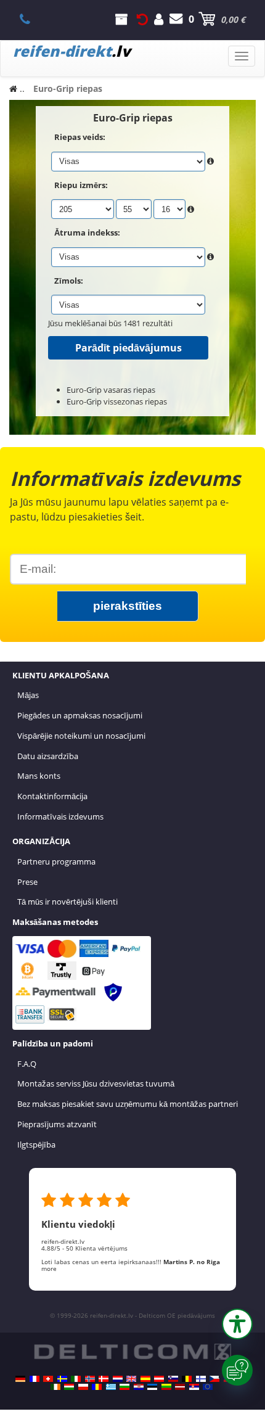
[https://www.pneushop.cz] (214, 1379)
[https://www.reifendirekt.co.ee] (152, 1387)
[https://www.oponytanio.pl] (83, 1387)
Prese (27, 881)
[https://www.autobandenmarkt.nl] (118, 1379)
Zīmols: (68, 280)
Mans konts (38, 775)
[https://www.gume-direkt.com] (173, 1379)
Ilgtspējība (36, 1144)
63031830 (31, 19)
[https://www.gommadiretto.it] (76, 1379)
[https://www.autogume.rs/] (194, 1387)
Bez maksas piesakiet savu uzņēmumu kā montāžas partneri (127, 1103)
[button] (237, 1324)
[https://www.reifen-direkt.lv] (180, 1387)
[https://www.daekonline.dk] (103, 1379)
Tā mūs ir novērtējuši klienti (67, 901)
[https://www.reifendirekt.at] (159, 1379)
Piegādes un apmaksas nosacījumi (79, 715)
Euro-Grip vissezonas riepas (117, 401)
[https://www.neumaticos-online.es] (145, 1379)
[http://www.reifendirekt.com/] (208, 1387)
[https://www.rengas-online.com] (201, 1379)
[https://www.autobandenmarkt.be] (187, 1379)
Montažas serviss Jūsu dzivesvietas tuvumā (95, 1083)
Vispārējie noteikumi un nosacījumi (81, 735)
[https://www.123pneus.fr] (34, 1379)
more (49, 1268)
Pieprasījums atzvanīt (57, 1124)
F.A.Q (26, 1063)
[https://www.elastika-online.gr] (111, 1387)
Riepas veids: (79, 136)
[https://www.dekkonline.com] (90, 1379)
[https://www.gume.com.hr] (139, 1387)
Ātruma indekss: (87, 232)
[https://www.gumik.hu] (69, 1387)
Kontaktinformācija (52, 796)
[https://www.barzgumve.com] (124, 1387)
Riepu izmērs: (81, 185)
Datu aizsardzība (47, 756)
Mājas (28, 695)
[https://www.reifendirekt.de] (20, 1379)
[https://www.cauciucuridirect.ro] (97, 1387)
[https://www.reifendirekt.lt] (166, 1387)
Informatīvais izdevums (60, 816)
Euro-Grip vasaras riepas (111, 389)
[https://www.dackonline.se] (62, 1379)
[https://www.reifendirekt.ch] (48, 1379)
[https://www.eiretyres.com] (55, 1387)
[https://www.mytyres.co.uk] (131, 1379)
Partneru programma (56, 861)
